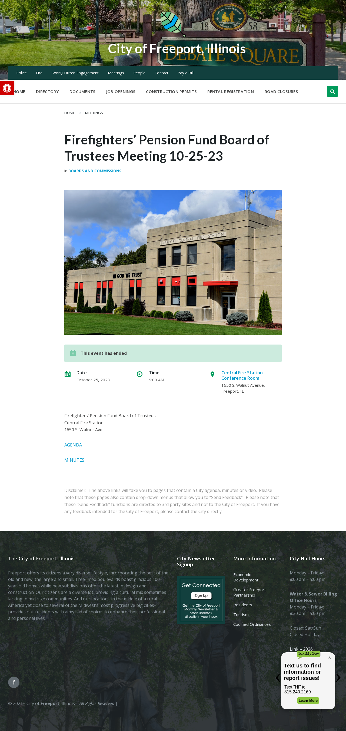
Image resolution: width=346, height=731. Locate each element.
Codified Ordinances (252, 624)
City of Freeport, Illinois (177, 48)
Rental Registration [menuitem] (230, 91)
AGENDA (73, 445)
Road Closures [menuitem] (281, 91)
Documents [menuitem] (82, 91)
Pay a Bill (186, 72)
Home (69, 112)
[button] (7, 88)
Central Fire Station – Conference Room (243, 375)
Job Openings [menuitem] (120, 91)
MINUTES (74, 460)
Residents (242, 604)
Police (21, 72)
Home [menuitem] (19, 91)
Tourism (241, 614)
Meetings (116, 72)
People (139, 72)
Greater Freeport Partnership (249, 592)
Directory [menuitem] (47, 91)
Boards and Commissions (94, 170)
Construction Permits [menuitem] (171, 91)
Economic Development (245, 577)
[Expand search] (332, 91)
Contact (161, 72)
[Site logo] (173, 36)
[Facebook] (13, 682)
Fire (39, 72)
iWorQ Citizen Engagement (75, 72)
